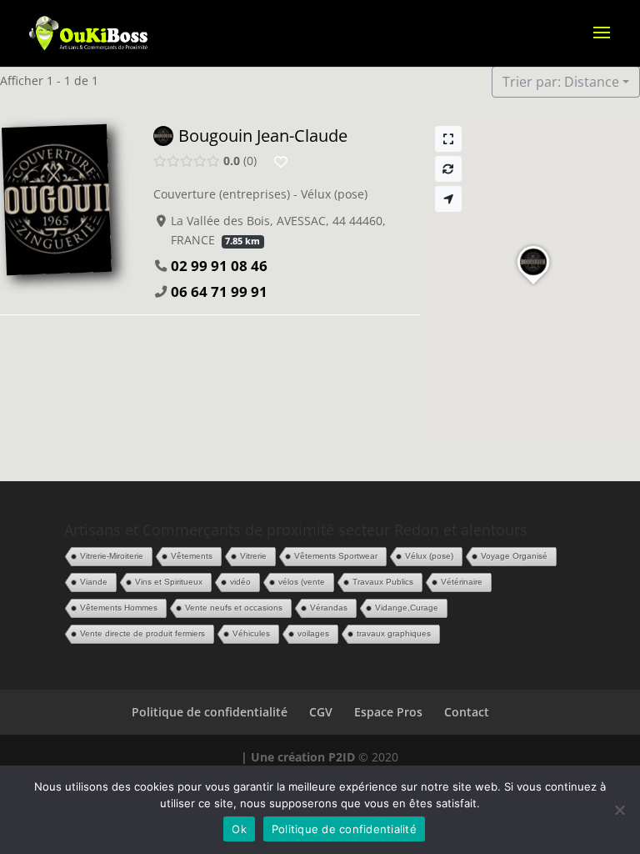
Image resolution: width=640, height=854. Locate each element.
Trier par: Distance (560, 82)
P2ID (341, 757)
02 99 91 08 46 (219, 265)
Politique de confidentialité (210, 712)
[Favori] (280, 162)
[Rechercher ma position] (448, 199)
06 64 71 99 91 (219, 291)
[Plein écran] (448, 139)
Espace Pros (388, 712)
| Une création (284, 757)
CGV (320, 712)
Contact (466, 712)
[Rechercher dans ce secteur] (448, 169)
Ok (239, 829)
